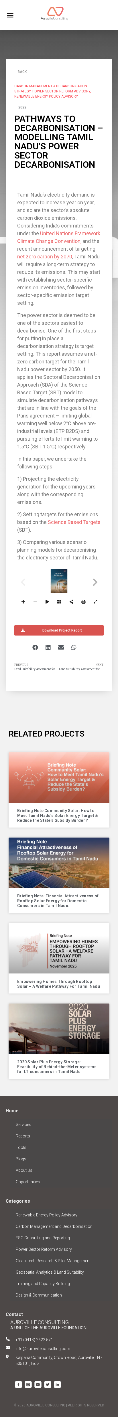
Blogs (21, 1159)
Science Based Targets (74, 522)
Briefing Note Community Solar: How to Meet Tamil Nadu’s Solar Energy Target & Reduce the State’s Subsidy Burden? (57, 815)
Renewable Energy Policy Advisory (46, 1215)
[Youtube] (38, 1384)
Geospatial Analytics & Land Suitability (50, 1272)
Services (23, 1124)
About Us (24, 1170)
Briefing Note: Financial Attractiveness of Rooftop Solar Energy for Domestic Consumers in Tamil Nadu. (58, 901)
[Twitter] (47, 1384)
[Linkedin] (57, 1384)
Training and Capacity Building (43, 1283)
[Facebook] (18, 1384)
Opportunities (28, 1181)
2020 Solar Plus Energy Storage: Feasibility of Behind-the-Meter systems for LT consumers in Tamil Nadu (57, 1067)
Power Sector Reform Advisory (44, 1249)
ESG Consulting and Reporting (43, 1238)
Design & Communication (39, 1295)
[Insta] (28, 1384)
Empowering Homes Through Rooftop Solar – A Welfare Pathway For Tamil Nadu (58, 984)
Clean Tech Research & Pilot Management (53, 1260)
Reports (23, 1136)
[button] (10, 15)
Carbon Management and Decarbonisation (54, 1226)
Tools (21, 1147)
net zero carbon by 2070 (44, 257)
